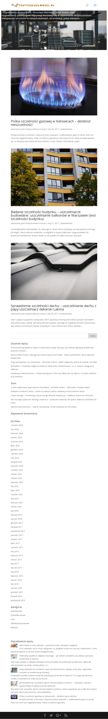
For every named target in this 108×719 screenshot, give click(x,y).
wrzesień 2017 (17, 535)
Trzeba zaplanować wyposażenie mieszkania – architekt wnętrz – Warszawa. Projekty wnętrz (50, 387)
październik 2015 (18, 600)
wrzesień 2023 (17, 466)
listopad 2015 (16, 596)
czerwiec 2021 (17, 494)
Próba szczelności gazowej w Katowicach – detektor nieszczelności (51, 123)
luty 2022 (15, 486)
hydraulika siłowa (18, 615)
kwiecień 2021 (17, 502)
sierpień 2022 (16, 478)
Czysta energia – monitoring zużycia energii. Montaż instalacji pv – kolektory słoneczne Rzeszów (52, 395)
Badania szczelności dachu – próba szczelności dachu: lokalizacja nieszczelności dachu (48, 391)
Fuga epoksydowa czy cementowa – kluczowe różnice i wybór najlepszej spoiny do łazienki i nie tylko (54, 362)
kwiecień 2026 (17, 433)
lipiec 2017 (15, 543)
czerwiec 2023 (17, 470)
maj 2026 (15, 429)
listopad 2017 (16, 527)
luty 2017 (15, 563)
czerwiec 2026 (17, 425)
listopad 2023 (16, 462)
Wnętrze (14, 627)
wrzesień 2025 (17, 441)
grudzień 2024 (17, 449)
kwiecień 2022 (17, 482)
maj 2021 (15, 498)
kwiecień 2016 (17, 576)
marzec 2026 (16, 437)
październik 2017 (18, 531)
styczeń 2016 (16, 588)
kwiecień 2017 (17, 555)
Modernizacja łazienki (20, 623)
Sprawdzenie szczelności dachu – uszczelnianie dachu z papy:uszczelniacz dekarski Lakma (53, 307)
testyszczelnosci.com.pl (36, 129)
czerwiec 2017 (17, 547)
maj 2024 (15, 458)
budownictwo (66, 129)
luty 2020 (15, 510)
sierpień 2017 (16, 539)
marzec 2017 (16, 559)
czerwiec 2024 (17, 453)
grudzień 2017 (17, 523)
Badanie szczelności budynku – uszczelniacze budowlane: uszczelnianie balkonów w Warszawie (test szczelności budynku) (53, 215)
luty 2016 (15, 584)
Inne (12, 619)
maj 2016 (15, 572)
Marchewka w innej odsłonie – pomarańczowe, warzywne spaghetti (48, 645)
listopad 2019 (16, 515)
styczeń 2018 (16, 519)
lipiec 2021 (15, 490)
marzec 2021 (16, 506)
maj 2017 (15, 551)
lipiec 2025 (15, 445)
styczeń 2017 (16, 567)
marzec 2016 (16, 580)
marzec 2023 (16, 474)
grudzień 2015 (17, 592)
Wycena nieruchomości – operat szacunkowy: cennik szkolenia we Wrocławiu (44, 407)
